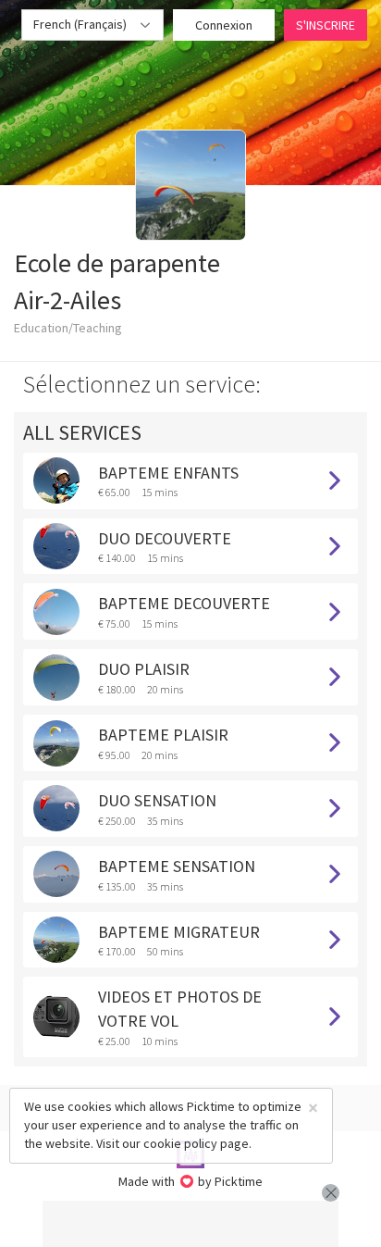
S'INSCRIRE (325, 25)
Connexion (223, 25)
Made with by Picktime (191, 1181)
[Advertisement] (190, 1224)
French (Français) (81, 24)
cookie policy (180, 1143)
